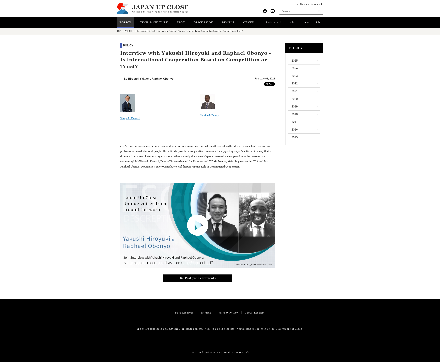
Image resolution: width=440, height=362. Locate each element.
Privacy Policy (228, 312)
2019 (295, 106)
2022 (295, 83)
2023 (295, 75)
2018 (295, 114)
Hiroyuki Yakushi (130, 118)
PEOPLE (228, 22)
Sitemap (206, 312)
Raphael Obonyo (209, 115)
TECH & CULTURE (154, 22)
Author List (313, 22)
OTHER (249, 22)
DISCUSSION (203, 22)
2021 (295, 91)
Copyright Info (255, 312)
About (294, 22)
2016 (295, 129)
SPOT (181, 22)
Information (275, 22)
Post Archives (184, 312)
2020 (295, 99)
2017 (295, 121)
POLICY (125, 22)
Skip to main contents (311, 4)
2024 (295, 68)
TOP (119, 31)
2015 (295, 137)
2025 (295, 60)
